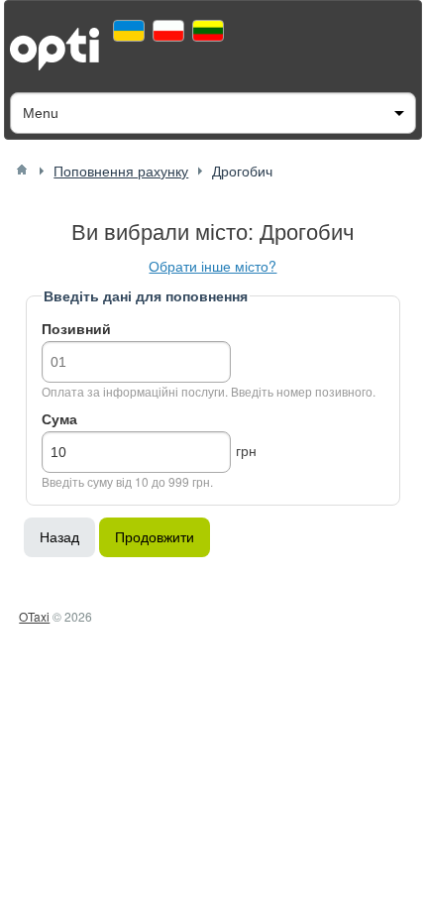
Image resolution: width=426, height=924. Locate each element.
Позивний (76, 328)
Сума (59, 418)
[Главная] (22, 169)
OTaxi (34, 616)
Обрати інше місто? (212, 266)
